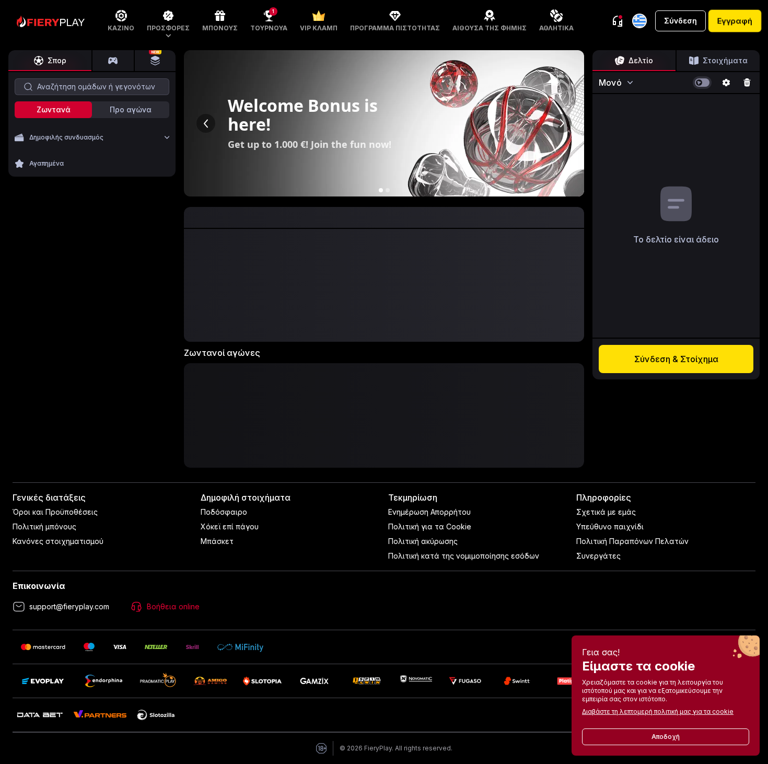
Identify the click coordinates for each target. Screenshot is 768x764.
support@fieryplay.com (69, 606)
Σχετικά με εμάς (606, 511)
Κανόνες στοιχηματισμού (58, 541)
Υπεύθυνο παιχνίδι (610, 526)
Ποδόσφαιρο (224, 511)
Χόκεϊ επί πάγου (230, 526)
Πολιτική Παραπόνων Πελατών (632, 541)
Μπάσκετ (217, 541)
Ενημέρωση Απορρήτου (429, 511)
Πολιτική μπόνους (44, 526)
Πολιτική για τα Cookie (429, 526)
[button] (168, 21)
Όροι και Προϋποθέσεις (55, 511)
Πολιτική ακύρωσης (423, 541)
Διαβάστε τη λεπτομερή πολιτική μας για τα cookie (658, 711)
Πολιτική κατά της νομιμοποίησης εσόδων (463, 555)
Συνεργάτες (598, 555)
